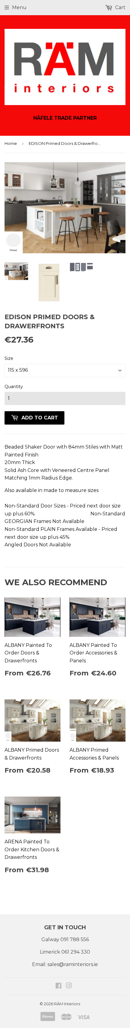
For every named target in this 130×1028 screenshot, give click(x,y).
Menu (19, 7)
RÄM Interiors (67, 1003)
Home (11, 143)
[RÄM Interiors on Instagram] (69, 986)
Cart (119, 7)
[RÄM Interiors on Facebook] (58, 986)
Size (9, 358)
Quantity (14, 386)
